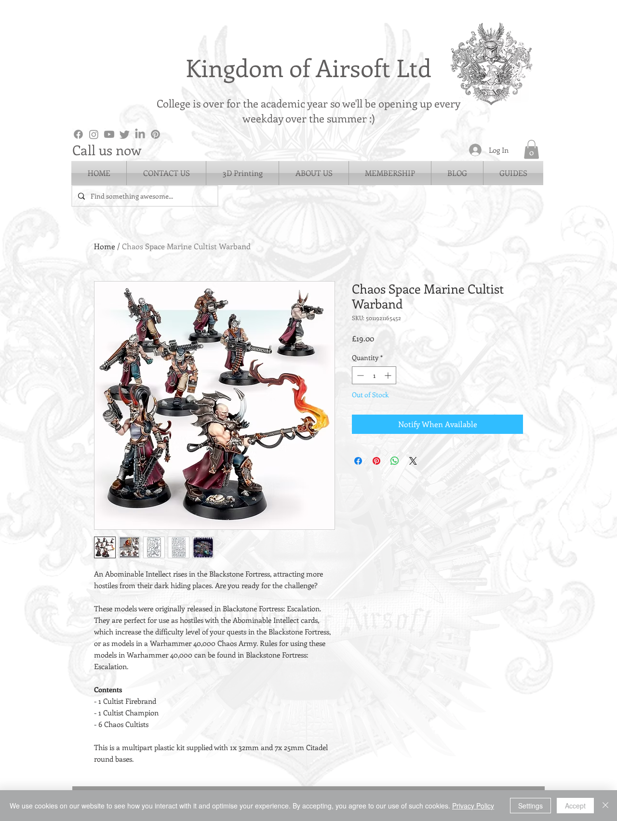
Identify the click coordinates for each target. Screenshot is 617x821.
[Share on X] (413, 461)
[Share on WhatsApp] (395, 461)
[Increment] (389, 375)
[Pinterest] (155, 134)
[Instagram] (94, 134)
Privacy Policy (473, 805)
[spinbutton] (374, 375)
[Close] (605, 805)
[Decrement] (359, 375)
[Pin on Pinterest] (376, 461)
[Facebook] (78, 134)
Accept (575, 805)
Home (104, 246)
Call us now (106, 150)
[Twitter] (125, 134)
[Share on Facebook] (358, 461)
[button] (531, 149)
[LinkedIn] (140, 134)
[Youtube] (109, 134)
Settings (530, 805)
